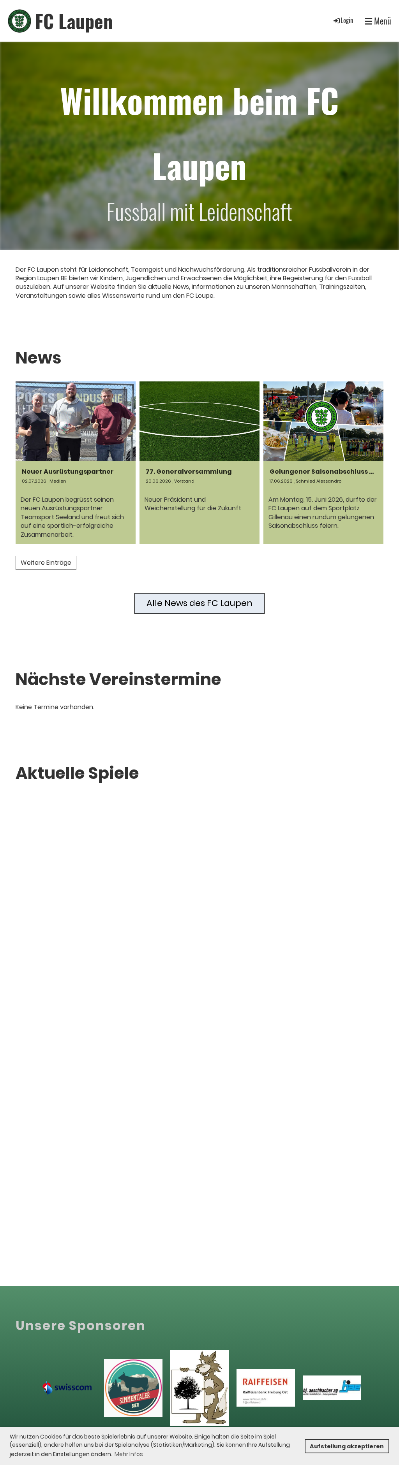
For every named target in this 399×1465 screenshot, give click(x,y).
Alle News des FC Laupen (199, 603)
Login (347, 20)
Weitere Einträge (46, 562)
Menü (381, 21)
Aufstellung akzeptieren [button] (347, 1446)
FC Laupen (74, 21)
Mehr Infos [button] (129, 1454)
